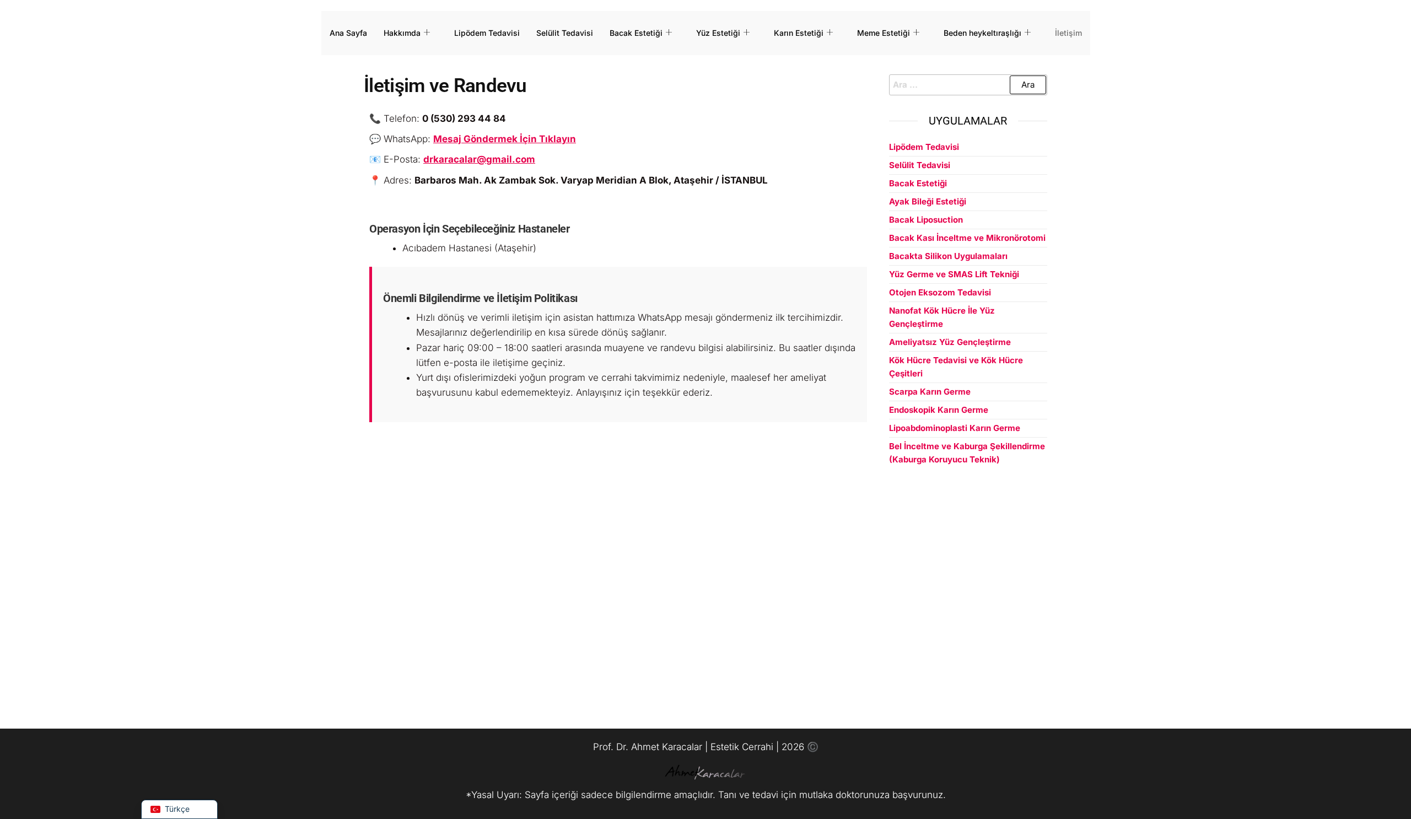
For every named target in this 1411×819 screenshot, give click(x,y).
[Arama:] (968, 84)
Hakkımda (402, 32)
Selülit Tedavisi (564, 32)
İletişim (1068, 32)
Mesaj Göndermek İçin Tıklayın (504, 138)
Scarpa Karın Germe (930, 391)
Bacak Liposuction (926, 219)
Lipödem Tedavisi (487, 32)
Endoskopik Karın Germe (938, 410)
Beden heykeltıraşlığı (982, 32)
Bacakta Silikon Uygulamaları (948, 256)
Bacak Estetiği (636, 32)
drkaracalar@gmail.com (479, 159)
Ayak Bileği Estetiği (927, 201)
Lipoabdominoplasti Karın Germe (954, 428)
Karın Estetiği (798, 32)
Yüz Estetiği (718, 32)
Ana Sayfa (348, 32)
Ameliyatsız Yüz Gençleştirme (950, 342)
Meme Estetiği (883, 32)
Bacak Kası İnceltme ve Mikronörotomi (967, 238)
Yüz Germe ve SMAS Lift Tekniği (954, 274)
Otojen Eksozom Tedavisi (940, 292)
